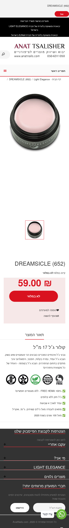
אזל (61, 14)
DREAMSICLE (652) (58, 5)
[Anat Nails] (39, 56)
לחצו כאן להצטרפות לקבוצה (51, 439)
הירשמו (20, 507)
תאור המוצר (34, 334)
